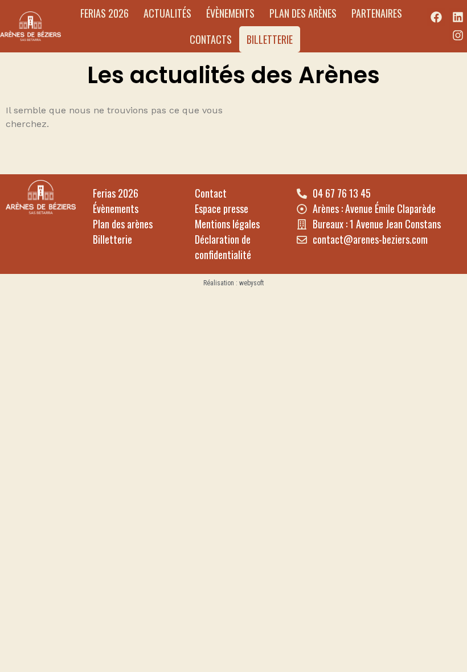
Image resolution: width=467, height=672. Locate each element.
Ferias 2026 (104, 13)
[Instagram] (458, 35)
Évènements (230, 13)
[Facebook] (436, 17)
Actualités (167, 13)
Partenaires (376, 13)
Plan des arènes (303, 13)
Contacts (211, 39)
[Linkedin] (458, 17)
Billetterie (270, 39)
